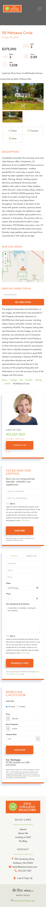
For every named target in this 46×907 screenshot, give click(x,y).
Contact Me (19, 445)
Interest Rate (11, 734)
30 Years (11, 706)
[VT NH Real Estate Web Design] (23, 901)
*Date (8, 583)
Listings (13, 380)
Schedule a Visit (31, 556)
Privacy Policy (25, 520)
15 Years (22, 706)
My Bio (8, 451)
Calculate (19, 750)
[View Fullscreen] (5, 263)
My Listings (10, 439)
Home (4, 380)
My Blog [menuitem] (23, 840)
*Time (8, 594)
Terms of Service (16, 674)
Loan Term (10, 701)
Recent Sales (19, 439)
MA (21, 380)
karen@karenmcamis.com (24, 866)
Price (8, 714)
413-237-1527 (15, 434)
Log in (20, 877)
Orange (38, 380)
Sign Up (28, 877)
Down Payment (12, 724)
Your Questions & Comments (17, 604)
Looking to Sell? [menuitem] (23, 837)
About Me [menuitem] (23, 833)
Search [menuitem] (23, 829)
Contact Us (14, 556)
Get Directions (23, 302)
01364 (7, 383)
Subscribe (19, 530)
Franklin (28, 380)
